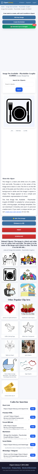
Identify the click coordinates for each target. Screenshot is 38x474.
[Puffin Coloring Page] (10, 327)
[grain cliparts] (28, 346)
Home (3, 7)
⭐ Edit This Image (19, 218)
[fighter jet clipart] (10, 346)
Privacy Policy (16, 468)
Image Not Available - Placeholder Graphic (18, 7)
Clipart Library (14, 465)
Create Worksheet (19, 22)
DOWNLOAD (19, 236)
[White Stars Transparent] (28, 327)
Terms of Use (6, 468)
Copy (32, 408)
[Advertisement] (19, 50)
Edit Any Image (19, 17)
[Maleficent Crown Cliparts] (28, 309)
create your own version (13, 212)
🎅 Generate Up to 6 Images (23, 26)
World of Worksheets (29, 468)
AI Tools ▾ (21, 2)
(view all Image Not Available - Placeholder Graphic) (19, 250)
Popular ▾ (28, 2)
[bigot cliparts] (28, 365)
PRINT (19, 230)
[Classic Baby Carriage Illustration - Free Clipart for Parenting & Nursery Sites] (10, 365)
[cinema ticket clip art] (10, 387)
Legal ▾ (34, 2)
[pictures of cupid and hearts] (10, 309)
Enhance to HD (19, 223)
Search (19, 89)
